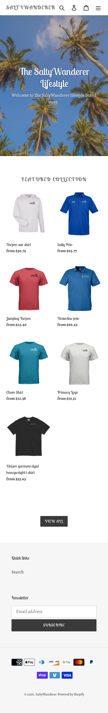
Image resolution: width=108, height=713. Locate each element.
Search (18, 572)
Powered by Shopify (71, 694)
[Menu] (98, 7)
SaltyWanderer (30, 7)
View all (54, 521)
